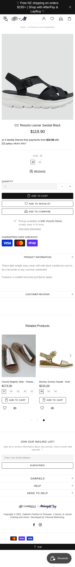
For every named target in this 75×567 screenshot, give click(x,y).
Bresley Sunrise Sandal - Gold (54, 381)
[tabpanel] (19, 376)
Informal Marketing (54, 517)
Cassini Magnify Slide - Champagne (19, 381)
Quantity (7, 181)
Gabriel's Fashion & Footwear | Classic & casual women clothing (19, 18)
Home (23, 27)
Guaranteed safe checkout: (20, 237)
